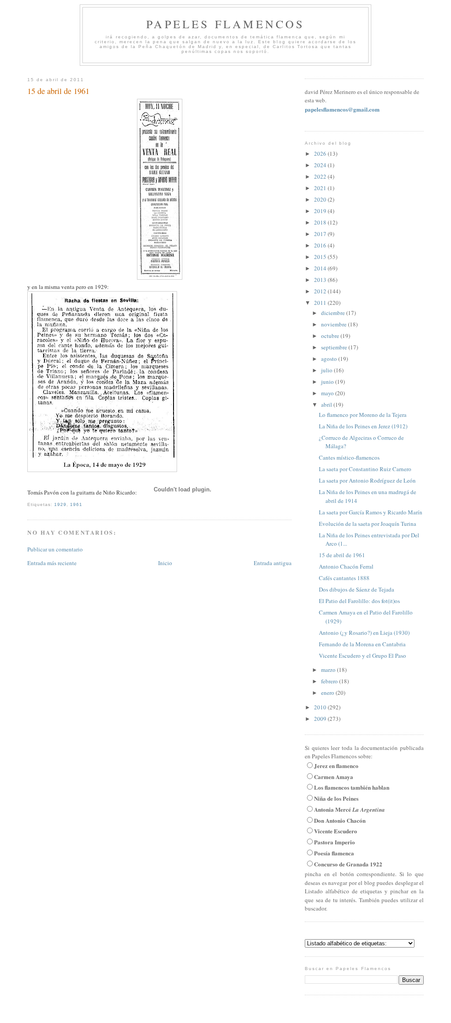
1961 (76, 504)
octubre (330, 336)
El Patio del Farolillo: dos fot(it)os (359, 601)
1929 (60, 504)
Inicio (165, 563)
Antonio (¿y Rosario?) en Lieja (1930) (364, 633)
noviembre (334, 324)
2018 (321, 222)
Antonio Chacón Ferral (346, 566)
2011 (321, 303)
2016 (321, 245)
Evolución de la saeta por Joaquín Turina (367, 524)
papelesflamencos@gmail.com (342, 109)
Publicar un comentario (55, 549)
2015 (321, 257)
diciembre (333, 313)
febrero (330, 681)
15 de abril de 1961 (58, 91)
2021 (321, 188)
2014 (321, 268)
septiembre (334, 347)
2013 (321, 280)
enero (328, 693)
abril (327, 404)
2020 (321, 199)
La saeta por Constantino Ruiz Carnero (365, 469)
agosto (329, 359)
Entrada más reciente (52, 563)
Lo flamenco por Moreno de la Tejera (363, 415)
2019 (321, 211)
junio (328, 382)
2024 (321, 165)
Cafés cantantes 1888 (344, 578)
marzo (329, 670)
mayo (328, 393)
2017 (321, 234)
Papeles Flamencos (225, 23)
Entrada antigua (273, 563)
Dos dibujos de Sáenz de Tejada (356, 589)
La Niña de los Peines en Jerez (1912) (363, 426)
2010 (321, 707)
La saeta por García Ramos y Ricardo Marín (370, 512)
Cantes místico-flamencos (349, 457)
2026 (321, 153)
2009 (321, 719)
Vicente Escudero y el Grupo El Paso (362, 656)
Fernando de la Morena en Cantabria (362, 644)
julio (327, 370)
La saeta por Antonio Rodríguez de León (367, 480)
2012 (321, 291)
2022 (321, 176)
